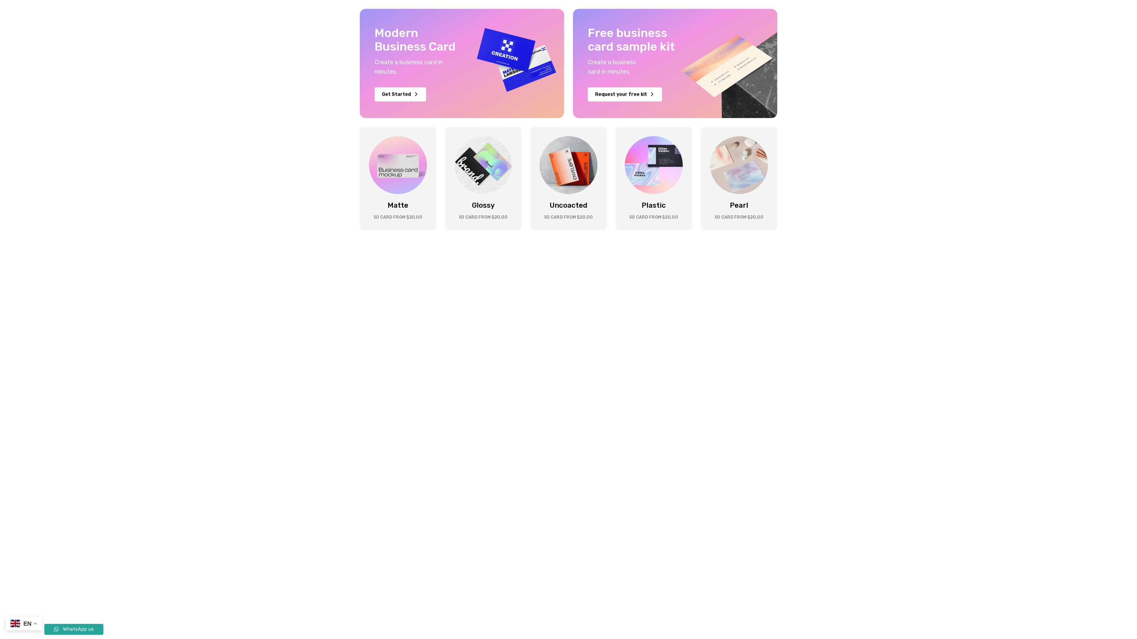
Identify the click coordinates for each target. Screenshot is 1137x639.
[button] (400, 94)
